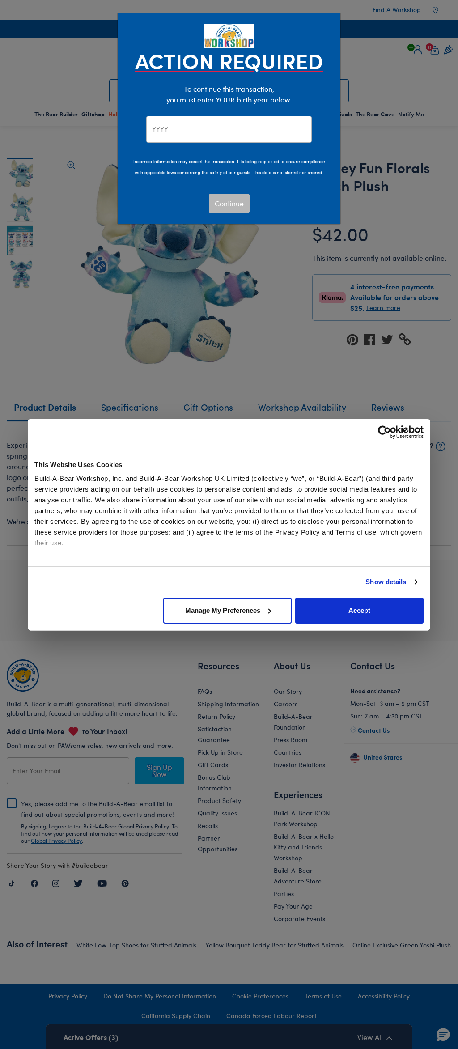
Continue (229, 203)
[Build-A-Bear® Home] (229, 34)
